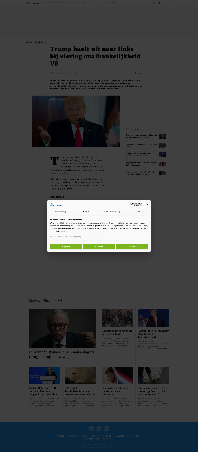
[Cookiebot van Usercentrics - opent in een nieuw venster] (132, 204)
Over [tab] (138, 212)
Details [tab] (86, 212)
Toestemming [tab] (60, 212)
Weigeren (66, 247)
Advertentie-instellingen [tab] (112, 212)
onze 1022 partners (63, 223)
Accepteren (132, 247)
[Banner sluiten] (147, 204)
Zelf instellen (98, 247)
